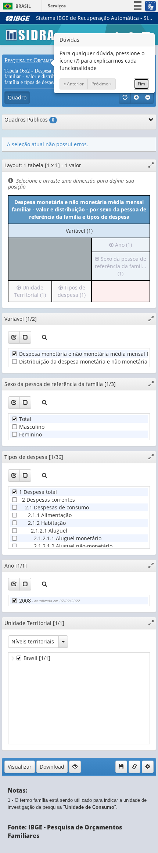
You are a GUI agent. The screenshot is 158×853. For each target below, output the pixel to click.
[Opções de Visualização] (75, 767)
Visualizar (20, 766)
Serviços (57, 6)
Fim (141, 84)
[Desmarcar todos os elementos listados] (25, 337)
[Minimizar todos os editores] (148, 97)
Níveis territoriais (32, 641)
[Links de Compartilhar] (134, 767)
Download (52, 766)
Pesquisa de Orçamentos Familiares (47, 60)
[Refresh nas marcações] (125, 97)
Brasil (15, 6)
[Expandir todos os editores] (136, 97)
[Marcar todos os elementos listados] (14, 337)
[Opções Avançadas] (148, 767)
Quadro (17, 97)
